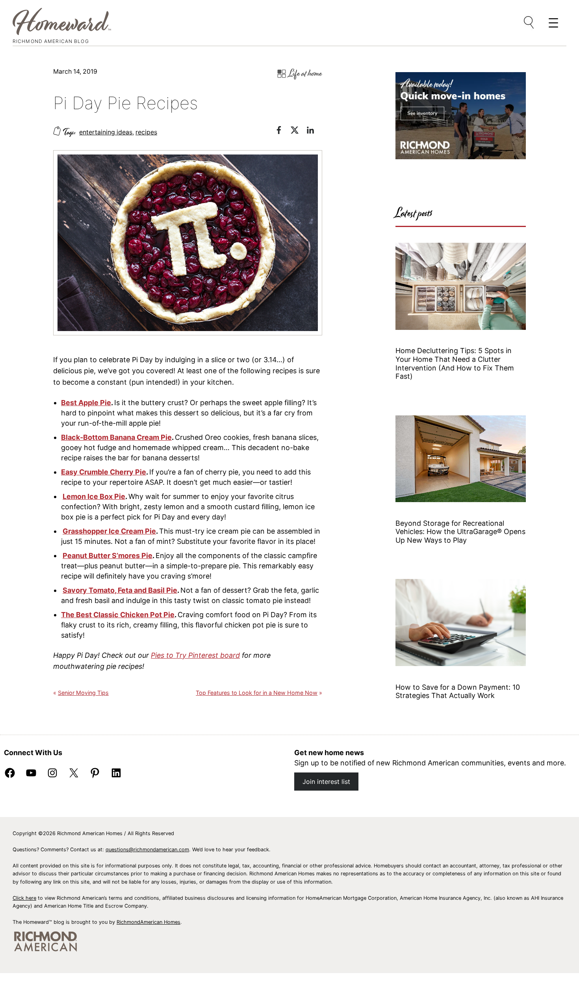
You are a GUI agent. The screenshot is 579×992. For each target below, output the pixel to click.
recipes (146, 132)
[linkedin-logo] (314, 131)
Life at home (305, 73)
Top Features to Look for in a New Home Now (256, 692)
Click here (24, 898)
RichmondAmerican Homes (148, 922)
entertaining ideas (105, 132)
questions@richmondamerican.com (147, 849)
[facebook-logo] (283, 131)
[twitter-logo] (298, 131)
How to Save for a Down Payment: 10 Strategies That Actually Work (457, 691)
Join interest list (326, 781)
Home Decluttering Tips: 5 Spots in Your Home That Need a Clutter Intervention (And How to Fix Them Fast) (454, 363)
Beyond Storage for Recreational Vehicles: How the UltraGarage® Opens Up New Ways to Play (460, 531)
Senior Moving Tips (83, 692)
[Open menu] (529, 23)
